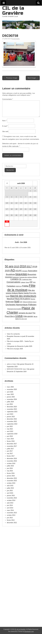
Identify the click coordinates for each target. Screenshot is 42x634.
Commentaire (7, 99)
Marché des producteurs (23, 295)
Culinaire (23, 282)
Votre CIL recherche (13, 334)
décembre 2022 (12, 419)
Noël (16, 301)
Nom (4, 120)
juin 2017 (10, 451)
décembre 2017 (12, 444)
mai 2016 (10, 471)
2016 (23, 266)
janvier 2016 (11, 476)
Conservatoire (13, 282)
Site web (5, 131)
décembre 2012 (12, 522)
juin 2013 (10, 517)
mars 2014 (10, 510)
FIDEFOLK (19, 286)
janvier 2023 (11, 416)
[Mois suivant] (35, 183)
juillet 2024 (10, 402)
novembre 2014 (12, 498)
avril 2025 (10, 392)
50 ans (9, 266)
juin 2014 (10, 505)
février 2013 (10, 520)
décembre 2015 (12, 478)
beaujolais (21, 274)
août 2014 (10, 503)
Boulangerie (15, 277)
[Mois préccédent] (7, 183)
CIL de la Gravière (13, 10)
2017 (29, 266)
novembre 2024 (12, 399)
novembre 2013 (12, 513)
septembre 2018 (12, 434)
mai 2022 (10, 429)
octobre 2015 (11, 483)
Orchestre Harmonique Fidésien (21, 304)
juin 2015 (10, 490)
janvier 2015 (11, 495)
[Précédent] (8, 242)
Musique (33, 299)
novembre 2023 (12, 409)
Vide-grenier (28, 316)
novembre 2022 (12, 421)
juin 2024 (10, 404)
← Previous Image (10, 78)
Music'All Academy (22, 299)
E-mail (5, 126)
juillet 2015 (10, 488)
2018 (34, 266)
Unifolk (19, 316)
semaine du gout (25, 313)
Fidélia (25, 286)
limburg (15, 293)
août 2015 (10, 485)
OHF (21, 301)
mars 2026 (10, 387)
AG (12, 270)
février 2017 (10, 456)
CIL (20, 279)
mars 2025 (10, 394)
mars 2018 (10, 439)
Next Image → (33, 78)
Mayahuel (11, 299)
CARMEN (14, 279)
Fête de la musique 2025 (15, 349)
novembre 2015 (12, 480)
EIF (31, 282)
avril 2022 (10, 431)
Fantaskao (11, 286)
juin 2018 (10, 436)
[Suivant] (34, 242)
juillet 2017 (10, 449)
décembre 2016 (12, 458)
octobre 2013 (11, 515)
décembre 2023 (12, 406)
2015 (16, 266)
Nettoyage (10, 302)
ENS (34, 282)
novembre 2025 (12, 389)
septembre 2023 (12, 411)
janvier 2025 (11, 397)
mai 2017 (10, 453)
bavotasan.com (29, 631)
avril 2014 (10, 508)
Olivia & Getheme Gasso (29, 301)
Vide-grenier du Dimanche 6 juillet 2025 (19, 346)
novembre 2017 (12, 446)
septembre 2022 (12, 424)
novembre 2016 (12, 461)
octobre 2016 (11, 463)
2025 (7, 270)
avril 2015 (10, 493)
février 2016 (10, 473)
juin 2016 (10, 468)
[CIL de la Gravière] (21, 17)
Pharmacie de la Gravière (14, 308)
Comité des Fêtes (27, 279)
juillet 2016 (10, 466)
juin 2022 (10, 426)
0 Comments (16, 39)
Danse (27, 282)
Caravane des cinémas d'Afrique (28, 277)
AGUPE (18, 271)
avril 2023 (10, 414)
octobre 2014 (11, 500)
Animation (24, 271)
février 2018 (10, 441)
